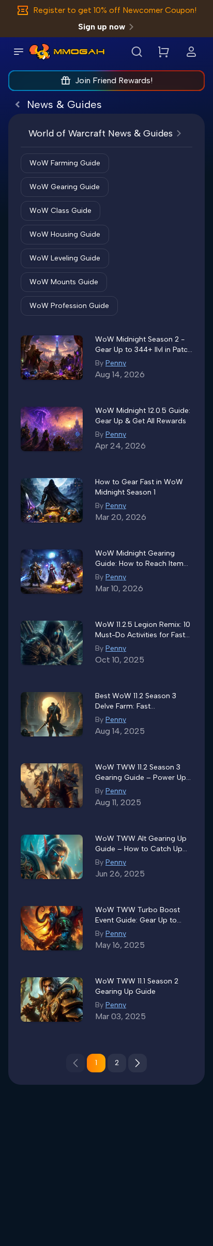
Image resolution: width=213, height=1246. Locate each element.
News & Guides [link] (64, 104)
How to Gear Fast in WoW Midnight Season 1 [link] (139, 487)
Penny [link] (115, 363)
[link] (39, 51)
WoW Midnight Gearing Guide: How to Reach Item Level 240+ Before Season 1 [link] (141, 559)
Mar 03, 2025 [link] (120, 1016)
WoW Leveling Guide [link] (64, 258)
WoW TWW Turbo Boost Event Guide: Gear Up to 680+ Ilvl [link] (137, 915)
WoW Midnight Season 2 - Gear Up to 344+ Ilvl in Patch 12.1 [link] (143, 345)
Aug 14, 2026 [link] (120, 374)
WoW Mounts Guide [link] (63, 282)
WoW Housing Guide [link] (64, 234)
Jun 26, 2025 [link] (120, 874)
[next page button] (137, 1063)
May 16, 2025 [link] (120, 945)
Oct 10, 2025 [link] (119, 660)
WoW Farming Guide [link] (64, 163)
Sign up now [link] (101, 27)
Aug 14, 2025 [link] (120, 731)
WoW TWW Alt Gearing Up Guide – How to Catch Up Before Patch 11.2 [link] (141, 844)
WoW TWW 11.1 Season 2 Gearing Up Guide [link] (136, 986)
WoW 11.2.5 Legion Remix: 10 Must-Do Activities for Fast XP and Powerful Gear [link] (142, 630)
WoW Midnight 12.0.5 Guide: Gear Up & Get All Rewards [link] (142, 415)
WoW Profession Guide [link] (69, 305)
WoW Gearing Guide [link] (64, 186)
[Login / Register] (191, 51)
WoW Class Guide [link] (60, 210)
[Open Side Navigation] (18, 51)
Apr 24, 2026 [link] (120, 446)
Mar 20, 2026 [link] (120, 517)
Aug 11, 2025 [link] (118, 802)
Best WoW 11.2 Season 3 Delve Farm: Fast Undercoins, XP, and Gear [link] (138, 701)
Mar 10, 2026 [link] (119, 588)
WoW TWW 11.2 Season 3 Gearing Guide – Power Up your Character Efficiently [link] (140, 773)
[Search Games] (136, 51)
